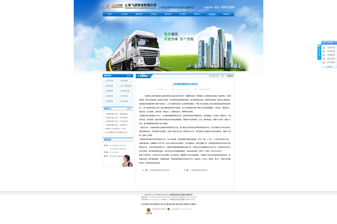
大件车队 (153, 14)
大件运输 (110, 81)
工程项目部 (331, 48)
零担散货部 (331, 55)
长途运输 (124, 101)
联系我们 (226, 14)
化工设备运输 (126, 86)
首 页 (110, 14)
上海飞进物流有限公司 (160, 195)
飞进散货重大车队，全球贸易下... (117, 125)
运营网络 (212, 14)
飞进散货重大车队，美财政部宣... (117, 114)
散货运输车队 (155, 204)
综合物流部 (331, 51)
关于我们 (124, 14)
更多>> (129, 76)
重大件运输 (164, 204)
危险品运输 (125, 91)
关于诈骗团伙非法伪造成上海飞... (117, 132)
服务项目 (139, 14)
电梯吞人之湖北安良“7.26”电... (116, 129)
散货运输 (124, 81)
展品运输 (110, 86)
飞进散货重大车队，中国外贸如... (117, 118)
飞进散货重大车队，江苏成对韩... (117, 121)
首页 (222, 76)
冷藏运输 (110, 96)
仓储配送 (110, 101)
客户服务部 (331, 62)
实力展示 (182, 14)
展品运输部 (331, 59)
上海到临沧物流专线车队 (198, 170)
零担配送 (110, 91)
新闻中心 (197, 14)
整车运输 (179, 204)
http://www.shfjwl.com (116, 156)
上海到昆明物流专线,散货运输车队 (180, 195)
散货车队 (168, 14)
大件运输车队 (145, 204)
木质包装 (124, 96)
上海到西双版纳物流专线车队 (159, 170)
